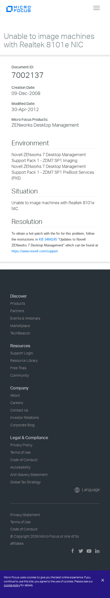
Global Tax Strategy (25, 482)
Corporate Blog (22, 425)
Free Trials (18, 368)
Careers (16, 402)
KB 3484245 (48, 239)
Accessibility (20, 467)
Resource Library (24, 360)
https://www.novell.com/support (35, 251)
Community (19, 375)
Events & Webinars (25, 318)
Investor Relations (24, 417)
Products (17, 303)
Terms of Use (20, 452)
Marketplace (20, 325)
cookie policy (12, 585)
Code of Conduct (24, 460)
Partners (17, 311)
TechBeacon (20, 333)
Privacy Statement (25, 515)
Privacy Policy (21, 445)
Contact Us (19, 410)
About (15, 395)
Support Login (21, 353)
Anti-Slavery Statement (29, 474)
